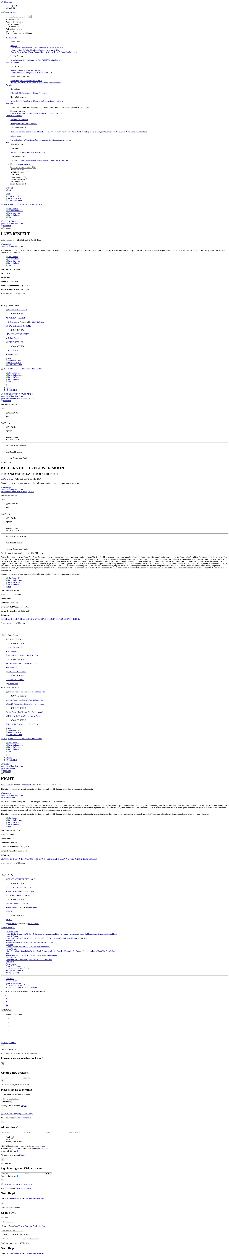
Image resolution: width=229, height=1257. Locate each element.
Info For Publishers (45, 960)
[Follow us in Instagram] (6, 1004)
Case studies (30, 140)
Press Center (33, 960)
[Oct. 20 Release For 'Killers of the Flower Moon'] (25, 704)
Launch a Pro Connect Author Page (78, 951)
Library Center (16, 136)
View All (13, 46)
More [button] (8, 142)
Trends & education (17, 140)
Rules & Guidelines (50, 101)
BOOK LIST (13, 205)
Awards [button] (9, 85)
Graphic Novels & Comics (44, 52)
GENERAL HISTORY (10, 619)
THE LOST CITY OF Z (15, 680)
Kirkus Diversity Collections (16, 955)
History (57, 50)
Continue (27, 1078)
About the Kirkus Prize (34, 93)
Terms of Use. (39, 1146)
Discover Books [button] (12, 932)
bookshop (11, 398)
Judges (60, 101)
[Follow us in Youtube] (7, 1006)
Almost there (6, 1101)
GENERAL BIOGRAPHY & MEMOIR (62, 859)
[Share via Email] (13, 215)
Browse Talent (29, 160)
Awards (28, 81)
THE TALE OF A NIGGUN (17, 903)
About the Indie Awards (19, 101)
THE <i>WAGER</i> (14, 647)
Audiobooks (15, 48)
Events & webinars (64, 140)
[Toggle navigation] (2, 12)
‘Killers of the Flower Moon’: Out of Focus (22, 724)
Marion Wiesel (30, 785)
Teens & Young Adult (62, 52)
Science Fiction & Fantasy (20, 50)
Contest (22, 960)
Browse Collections (17, 152)
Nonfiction (34, 50)
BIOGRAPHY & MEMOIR (12, 859)
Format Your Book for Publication (67, 132)
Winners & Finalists (17, 93)
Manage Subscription (46, 113)
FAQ (27, 960)
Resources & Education (19, 120)
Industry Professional (14, 1142)
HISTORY (76, 619)
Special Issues (26, 113)
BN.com (31, 398)
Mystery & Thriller (37, 73)
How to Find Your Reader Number (32, 1226)
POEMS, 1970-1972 (13, 350)
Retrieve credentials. (23, 1118)
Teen (32, 70)
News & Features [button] (12, 62)
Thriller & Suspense (32, 48)
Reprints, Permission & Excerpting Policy (14, 971)
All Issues (34, 113)
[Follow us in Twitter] (7, 1002)
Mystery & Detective (48, 48)
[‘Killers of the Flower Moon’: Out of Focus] (23, 716)
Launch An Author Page (59, 160)
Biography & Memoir (46, 50)
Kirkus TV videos (72, 938)
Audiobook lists (32, 60)
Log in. (23, 1106)
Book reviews (11, 19)
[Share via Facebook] (14, 211)
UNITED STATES (40, 619)
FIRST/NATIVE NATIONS (59, 619)
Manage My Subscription (32, 947)
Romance (59, 48)
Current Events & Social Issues (22, 52)
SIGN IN (14, 6)
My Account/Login (49, 955)
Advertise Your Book (112, 132)
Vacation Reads (54, 60)
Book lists (22, 60)
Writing (13, 124)
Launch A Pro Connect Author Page (133, 132)
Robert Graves (9, 240)
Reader (9, 1137)
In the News (26, 83)
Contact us (10, 962)
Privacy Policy (11, 964)
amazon (4, 398)
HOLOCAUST (30, 859)
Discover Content (17, 160)
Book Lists (18, 938)
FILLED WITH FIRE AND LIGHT (20, 887)
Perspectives (21, 81)
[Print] (8, 217)
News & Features (12, 24)
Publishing (26, 124)
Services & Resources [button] (14, 116)
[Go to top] (6, 1010)
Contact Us (10, 979)
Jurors (45, 93)
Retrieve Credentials (31, 1239)
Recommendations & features (46, 140)
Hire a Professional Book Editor (18, 951)
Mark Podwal (33, 907)
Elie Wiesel (7, 785)
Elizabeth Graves (38, 322)
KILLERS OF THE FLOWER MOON (21, 663)
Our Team (15, 960)
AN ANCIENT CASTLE (15, 318)
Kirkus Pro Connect (34, 955)
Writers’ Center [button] (11, 949)
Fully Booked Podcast (52, 83)
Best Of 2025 (43, 60)
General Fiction (16, 70)
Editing (19, 124)
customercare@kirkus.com (35, 1198)
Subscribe (58, 113)
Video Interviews (12, 27)
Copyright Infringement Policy (17, 968)
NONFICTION (12, 390)
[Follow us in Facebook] (6, 999)
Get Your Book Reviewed (45, 132)
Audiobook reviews (13, 22)
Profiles (13, 81)
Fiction (22, 48)
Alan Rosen (29, 891)
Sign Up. (25, 1243)
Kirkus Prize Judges (45, 942)
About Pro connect (42, 160)
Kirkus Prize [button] (10, 940)
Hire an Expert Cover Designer (92, 132)
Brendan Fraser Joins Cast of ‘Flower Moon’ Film (24, 700)
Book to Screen (16, 83)
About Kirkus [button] (11, 957)
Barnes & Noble (21, 398)
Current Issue (15, 113)
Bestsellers (14, 60)
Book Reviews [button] (11, 38)
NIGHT (9, 920)
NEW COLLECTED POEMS (17, 334)
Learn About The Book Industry (104, 951)
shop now (5, 223)
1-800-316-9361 (14, 1198)
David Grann (8, 479)
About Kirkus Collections (35, 152)
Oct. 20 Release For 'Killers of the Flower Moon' (24, 712)
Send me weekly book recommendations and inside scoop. (23, 1148)
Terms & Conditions (13, 966)
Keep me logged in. (8, 1151)
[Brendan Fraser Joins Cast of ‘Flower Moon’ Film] (25, 692)
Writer (8, 1139)
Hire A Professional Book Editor (22, 132)
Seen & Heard (36, 81)
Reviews (9, 388)
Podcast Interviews (13, 29)
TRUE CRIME (26, 619)
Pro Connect (11, 31)
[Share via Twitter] (13, 213)
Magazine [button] (9, 103)
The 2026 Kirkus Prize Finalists (30, 205)
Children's (74, 52)
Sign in (4, 1146)
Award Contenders (36, 101)
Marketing (33, 124)
